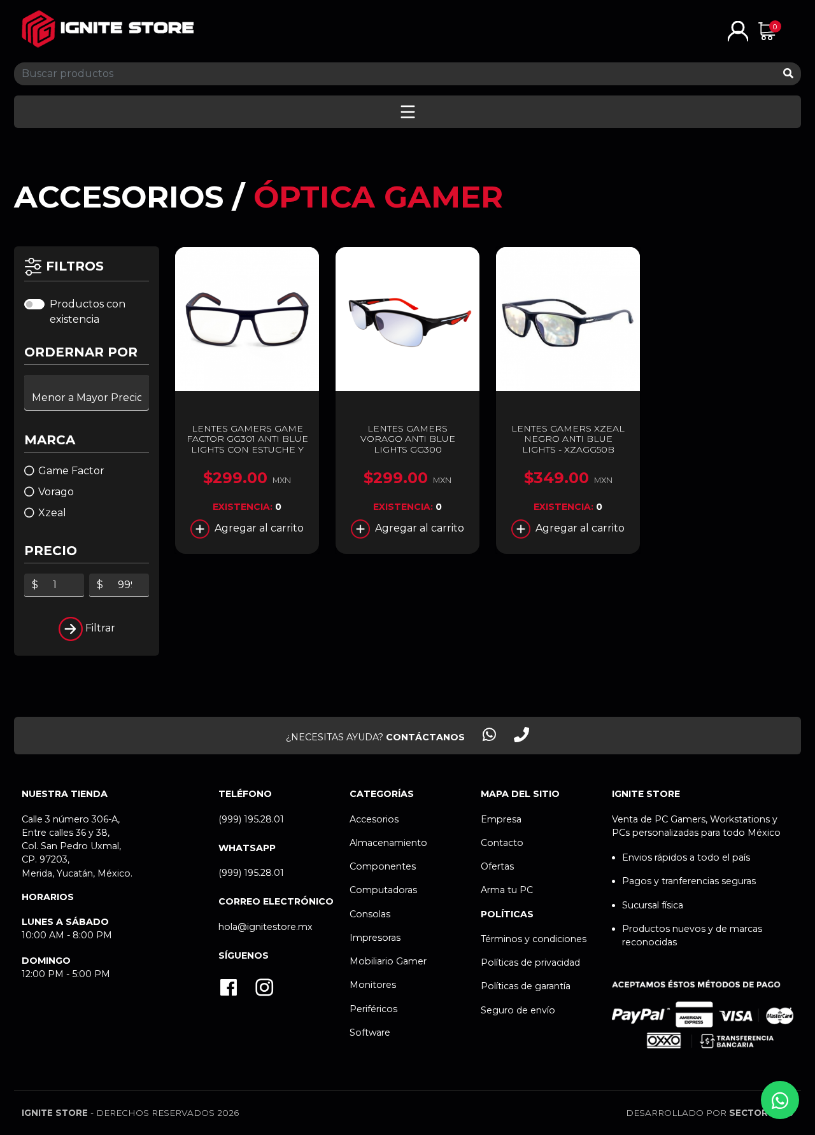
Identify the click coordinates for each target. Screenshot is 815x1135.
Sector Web (761, 1113)
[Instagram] (264, 988)
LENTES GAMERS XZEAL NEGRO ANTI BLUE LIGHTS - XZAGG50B (568, 439)
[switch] (34, 304)
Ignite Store (55, 1113)
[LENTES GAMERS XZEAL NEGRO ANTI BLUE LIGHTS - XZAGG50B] (568, 319)
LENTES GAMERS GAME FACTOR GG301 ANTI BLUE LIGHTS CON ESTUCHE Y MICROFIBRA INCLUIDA (247, 444)
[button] (738, 30)
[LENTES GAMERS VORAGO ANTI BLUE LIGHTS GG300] (407, 319)
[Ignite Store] (108, 29)
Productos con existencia (87, 311)
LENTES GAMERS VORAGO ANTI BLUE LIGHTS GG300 (407, 439)
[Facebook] (228, 988)
